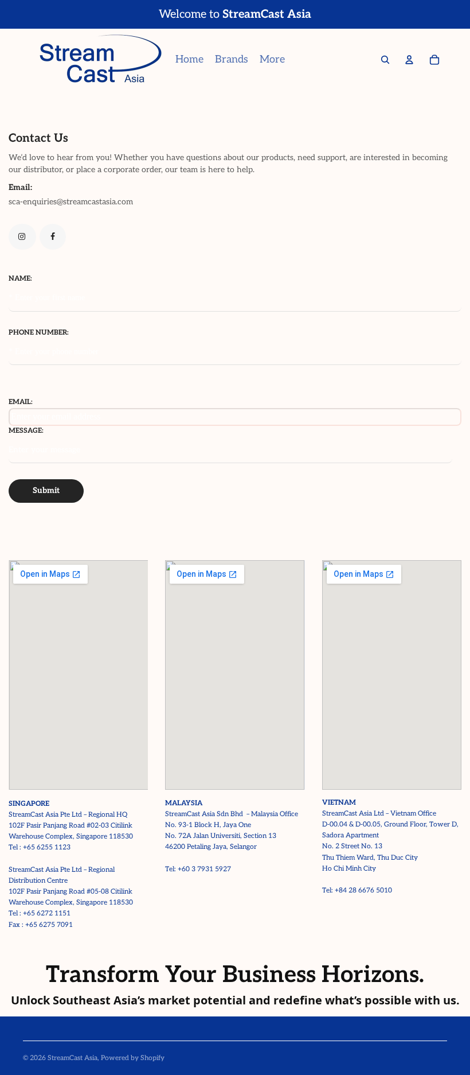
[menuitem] (272, 59)
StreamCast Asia (72, 1058)
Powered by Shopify (132, 1058)
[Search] (385, 59)
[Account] (409, 59)
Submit (46, 490)
